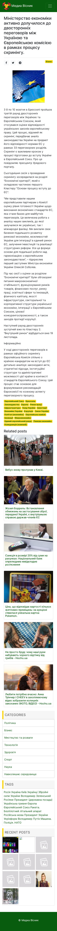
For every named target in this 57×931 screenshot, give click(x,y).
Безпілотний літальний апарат (23, 811)
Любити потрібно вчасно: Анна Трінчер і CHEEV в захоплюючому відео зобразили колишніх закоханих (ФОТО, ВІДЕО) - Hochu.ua (28, 699)
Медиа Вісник (21, 6)
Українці (32, 792)
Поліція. (9, 822)
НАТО (17, 822)
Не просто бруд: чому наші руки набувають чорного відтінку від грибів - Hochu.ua (25, 655)
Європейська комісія (35, 414)
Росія (7, 792)
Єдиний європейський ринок (18, 421)
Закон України (42, 411)
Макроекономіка (23, 418)
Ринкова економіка (43, 421)
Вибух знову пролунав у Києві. (24, 469)
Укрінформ (10, 818)
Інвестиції (42, 408)
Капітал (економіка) (14, 414)
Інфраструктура (12, 408)
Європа (24, 404)
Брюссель (30, 401)
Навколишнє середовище (20, 774)
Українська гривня (15, 803)
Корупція (28, 411)
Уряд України (28, 408)
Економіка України (13, 411)
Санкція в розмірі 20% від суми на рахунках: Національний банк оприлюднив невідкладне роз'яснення (26, 560)
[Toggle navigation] (50, 6)
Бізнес (49, 61)
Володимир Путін (29, 818)
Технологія (11, 744)
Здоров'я (10, 752)
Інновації (9, 418)
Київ (24, 792)
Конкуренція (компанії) (16, 424)
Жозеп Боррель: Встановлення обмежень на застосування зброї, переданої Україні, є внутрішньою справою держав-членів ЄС (26, 513)
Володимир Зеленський (36, 795)
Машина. (46, 818)
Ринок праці (36, 404)
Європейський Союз (14, 401)
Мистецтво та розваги (18, 737)
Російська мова (13, 815)
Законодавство (12, 404)
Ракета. (35, 807)
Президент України (36, 815)
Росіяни (8, 799)
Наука (8, 766)
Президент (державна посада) (33, 799)
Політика (10, 723)
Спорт (8, 759)
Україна (16, 792)
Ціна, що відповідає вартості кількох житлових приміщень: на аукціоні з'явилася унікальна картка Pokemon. (28, 611)
